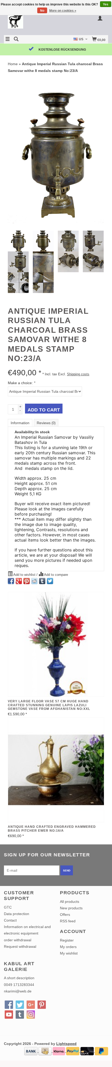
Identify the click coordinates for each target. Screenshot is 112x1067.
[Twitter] (20, 1005)
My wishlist (69, 953)
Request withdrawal (20, 946)
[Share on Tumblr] (42, 581)
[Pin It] (26, 581)
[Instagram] (31, 1014)
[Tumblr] (20, 1014)
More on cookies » (62, 10)
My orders (68, 947)
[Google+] (31, 1005)
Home (13, 64)
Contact (10, 920)
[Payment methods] (31, 1051)
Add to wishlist (24, 575)
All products (69, 901)
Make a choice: (21, 383)
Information (20, 423)
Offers (65, 914)
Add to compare (55, 575)
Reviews (46, 423)
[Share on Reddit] (34, 581)
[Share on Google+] (19, 581)
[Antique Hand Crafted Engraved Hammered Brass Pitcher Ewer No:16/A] (56, 770)
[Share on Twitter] (50, 581)
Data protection (16, 914)
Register (67, 940)
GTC (8, 907)
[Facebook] (9, 1005)
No (42, 10)
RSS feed (68, 921)
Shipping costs (78, 374)
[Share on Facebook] (11, 581)
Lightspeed (66, 1044)
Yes (105, 4)
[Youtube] (9, 1014)
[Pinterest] (42, 1005)
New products (71, 908)
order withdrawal (17, 940)
